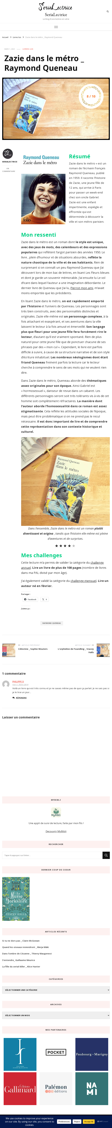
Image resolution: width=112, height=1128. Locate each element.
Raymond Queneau (52, 623)
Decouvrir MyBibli (56, 831)
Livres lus (28, 49)
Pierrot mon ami (81, 288)
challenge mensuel (83, 581)
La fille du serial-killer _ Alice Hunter (21, 966)
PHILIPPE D (18, 681)
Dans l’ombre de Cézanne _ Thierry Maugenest (27, 953)
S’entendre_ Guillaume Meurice (18, 960)
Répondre (21, 698)
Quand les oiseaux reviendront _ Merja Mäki (25, 947)
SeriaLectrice (56, 14)
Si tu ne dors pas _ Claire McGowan (21, 940)
